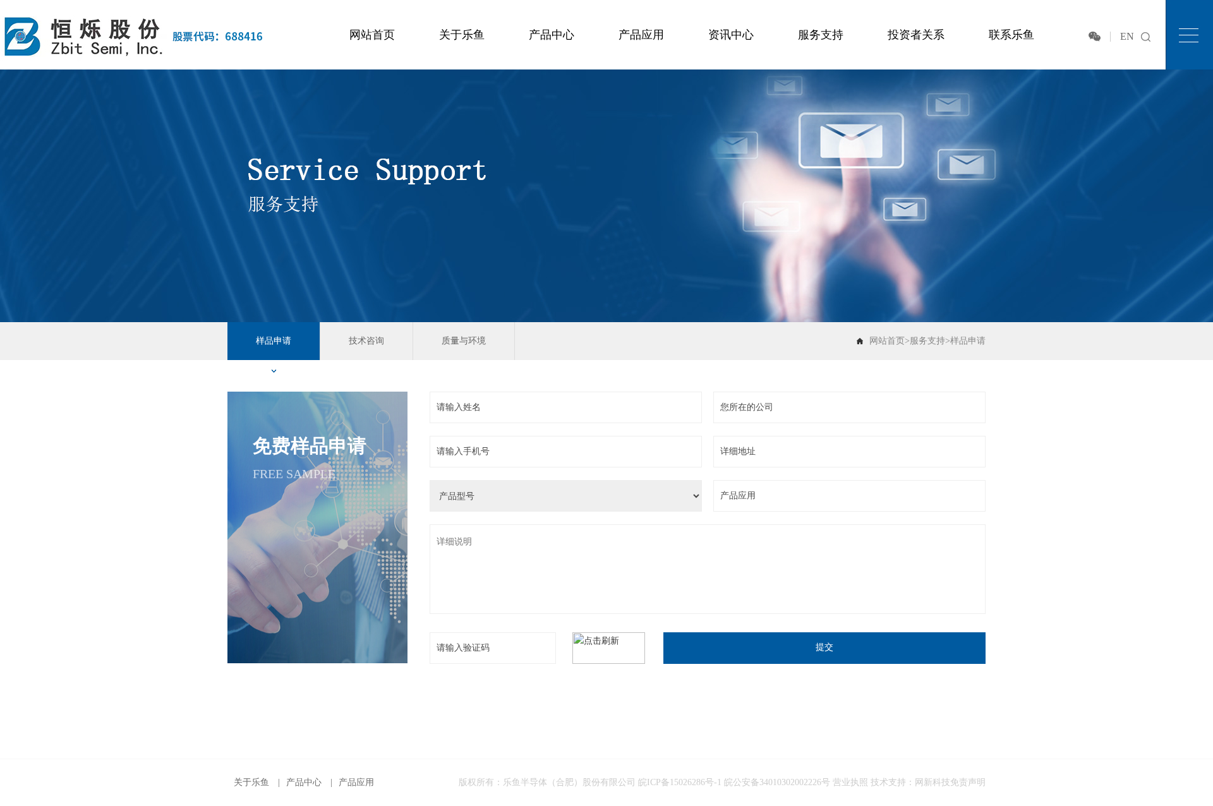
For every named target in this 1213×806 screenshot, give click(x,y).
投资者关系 (916, 34)
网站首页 (372, 34)
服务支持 (820, 34)
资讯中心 (731, 34)
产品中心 (551, 34)
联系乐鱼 (1011, 34)
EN (1127, 36)
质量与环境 (464, 341)
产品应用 (641, 34)
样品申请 (273, 341)
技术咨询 (366, 341)
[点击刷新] (608, 648)
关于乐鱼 (462, 34)
